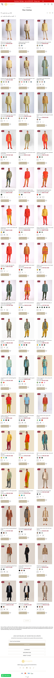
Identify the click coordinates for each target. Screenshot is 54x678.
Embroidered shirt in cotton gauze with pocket (9, 491)
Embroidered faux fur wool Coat (25, 528)
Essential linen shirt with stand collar (8, 78)
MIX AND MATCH (9, 4)
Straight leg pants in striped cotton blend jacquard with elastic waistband (26, 191)
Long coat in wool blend (24, 603)
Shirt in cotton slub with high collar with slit (45, 454)
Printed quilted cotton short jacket (44, 490)
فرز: (1, 16)
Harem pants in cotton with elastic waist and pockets (27, 341)
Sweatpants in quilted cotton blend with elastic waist (9, 228)
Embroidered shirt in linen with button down (26, 454)
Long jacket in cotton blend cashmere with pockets (8, 153)
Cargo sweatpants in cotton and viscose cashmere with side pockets (45, 228)
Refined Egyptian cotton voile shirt (44, 42)
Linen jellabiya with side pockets (43, 78)
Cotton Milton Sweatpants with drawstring (25, 566)
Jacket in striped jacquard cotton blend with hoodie (45, 266)
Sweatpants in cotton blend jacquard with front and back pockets (26, 228)
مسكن (24, 7)
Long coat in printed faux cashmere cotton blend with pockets (8, 303)
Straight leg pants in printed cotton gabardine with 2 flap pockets (8, 191)
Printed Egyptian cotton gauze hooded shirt (45, 115)
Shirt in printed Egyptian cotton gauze (26, 377)
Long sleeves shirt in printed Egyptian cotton (8, 378)
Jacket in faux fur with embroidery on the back (44, 303)
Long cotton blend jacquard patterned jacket (9, 529)
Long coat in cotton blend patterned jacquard (26, 303)
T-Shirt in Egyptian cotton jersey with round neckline (44, 378)
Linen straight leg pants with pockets (8, 114)
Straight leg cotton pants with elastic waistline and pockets (26, 416)
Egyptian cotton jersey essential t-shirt (27, 78)
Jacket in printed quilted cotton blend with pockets (26, 266)
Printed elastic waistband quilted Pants (9, 565)
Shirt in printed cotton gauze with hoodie (43, 416)
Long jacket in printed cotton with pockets (8, 341)
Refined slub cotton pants (6, 42)
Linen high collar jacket (23, 114)
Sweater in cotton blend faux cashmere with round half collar (45, 153)
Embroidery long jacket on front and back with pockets (44, 341)
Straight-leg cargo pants (42, 565)
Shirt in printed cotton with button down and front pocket (27, 153)
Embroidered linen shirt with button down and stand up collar (26, 491)
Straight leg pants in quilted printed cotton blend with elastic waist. (44, 191)
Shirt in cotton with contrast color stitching (7, 454)
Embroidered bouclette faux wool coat (9, 603)
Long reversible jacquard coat (43, 603)
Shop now (37, 1)
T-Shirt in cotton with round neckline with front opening (8, 416)
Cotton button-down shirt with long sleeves (44, 529)
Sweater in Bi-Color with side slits (7, 265)
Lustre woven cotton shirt (24, 42)
